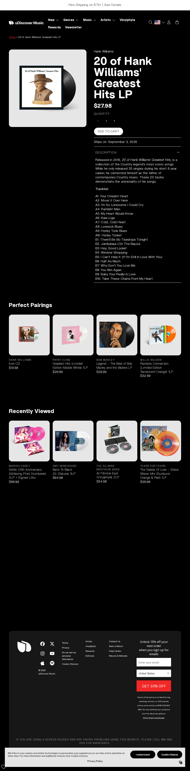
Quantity (102, 113)
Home (12, 37)
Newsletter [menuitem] (73, 27)
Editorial (90, 656)
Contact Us (114, 641)
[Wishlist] (3, 766)
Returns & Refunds (118, 656)
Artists (89, 641)
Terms (65, 643)
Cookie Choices (70, 664)
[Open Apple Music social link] (42, 663)
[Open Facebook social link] (42, 644)
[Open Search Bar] (150, 22)
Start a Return (116, 646)
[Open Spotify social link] (52, 663)
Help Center (115, 651)
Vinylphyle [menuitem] (127, 20)
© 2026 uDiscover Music (46, 672)
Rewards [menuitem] (54, 27)
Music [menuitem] (87, 20)
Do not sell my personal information (69, 655)
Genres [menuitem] (68, 20)
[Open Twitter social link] (52, 644)
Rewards (90, 651)
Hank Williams (104, 51)
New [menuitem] (51, 20)
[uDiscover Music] (26, 23)
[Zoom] (47, 88)
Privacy (65, 648)
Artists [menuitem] (106, 20)
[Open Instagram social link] (42, 653)
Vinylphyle (91, 646)
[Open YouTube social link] (52, 653)
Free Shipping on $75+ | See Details (95, 5)
